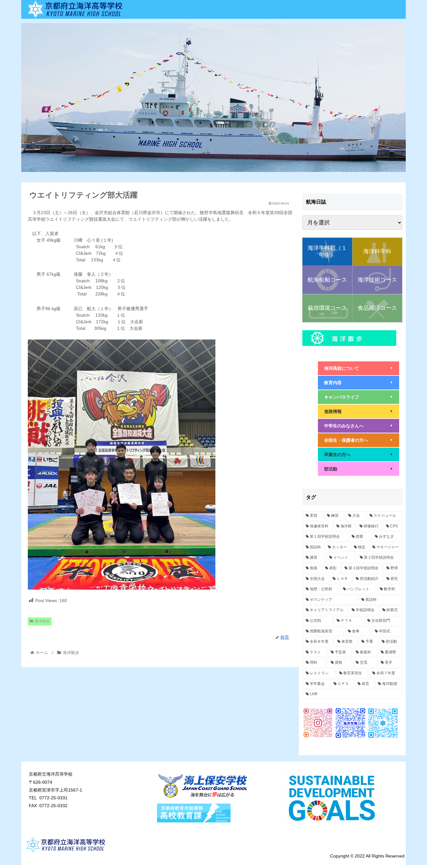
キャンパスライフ (358, 397)
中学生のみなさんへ (358, 425)
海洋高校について (358, 368)
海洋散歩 (42, 621)
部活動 (358, 468)
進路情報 (358, 411)
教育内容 (358, 382)
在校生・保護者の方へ (358, 440)
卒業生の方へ (358, 454)
